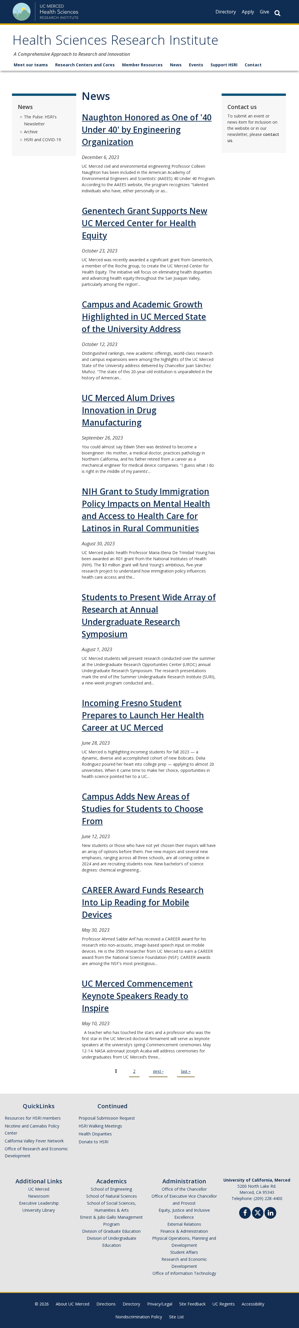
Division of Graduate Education (111, 1231)
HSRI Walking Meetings (100, 1126)
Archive (31, 131)
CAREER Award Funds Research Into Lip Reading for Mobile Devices (143, 902)
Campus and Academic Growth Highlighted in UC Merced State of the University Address (144, 316)
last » (186, 1071)
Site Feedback (192, 1304)
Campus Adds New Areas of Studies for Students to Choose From (142, 808)
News (176, 65)
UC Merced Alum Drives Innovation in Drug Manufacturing (128, 410)
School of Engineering (111, 1189)
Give (264, 11)
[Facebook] (245, 1213)
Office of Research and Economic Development (36, 1152)
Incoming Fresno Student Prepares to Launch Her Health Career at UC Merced (143, 715)
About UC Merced (72, 1304)
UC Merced (38, 1189)
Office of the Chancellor (184, 1189)
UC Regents (224, 1304)
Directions (106, 1304)
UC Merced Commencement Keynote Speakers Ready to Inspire (137, 996)
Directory (225, 11)
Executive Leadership (39, 1203)
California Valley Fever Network (34, 1141)
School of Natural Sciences (111, 1196)
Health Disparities (95, 1134)
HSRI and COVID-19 (42, 139)
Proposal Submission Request (107, 1118)
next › (158, 1071)
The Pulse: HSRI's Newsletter (40, 120)
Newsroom (38, 1196)
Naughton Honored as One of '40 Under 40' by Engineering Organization (147, 129)
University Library (38, 1210)
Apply (248, 11)
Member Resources (142, 65)
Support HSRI (224, 65)
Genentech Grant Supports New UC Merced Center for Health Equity (144, 223)
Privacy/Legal (159, 1304)
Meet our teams (31, 65)
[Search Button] (277, 13)
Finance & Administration (184, 1231)
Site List (176, 1317)
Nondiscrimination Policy (138, 1317)
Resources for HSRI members (33, 1118)
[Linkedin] (270, 1213)
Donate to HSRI (93, 1141)
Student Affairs (184, 1252)
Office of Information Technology (184, 1273)
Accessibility (253, 1304)
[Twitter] (257, 1212)
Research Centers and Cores (85, 65)
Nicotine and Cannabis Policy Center (32, 1129)
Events (196, 65)
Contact (253, 65)
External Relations (184, 1224)
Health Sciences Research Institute (115, 42)
